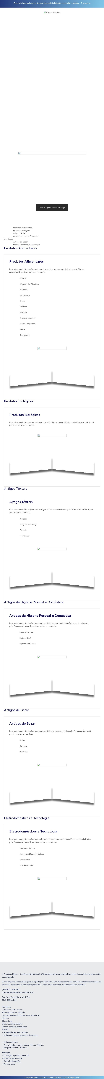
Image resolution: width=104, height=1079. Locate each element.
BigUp (78, 1077)
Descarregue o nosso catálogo (52, 207)
